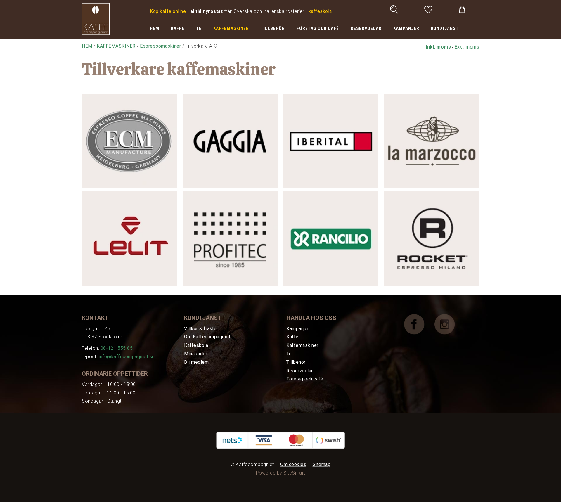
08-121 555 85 (117, 348)
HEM (154, 28)
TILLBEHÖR (273, 28)
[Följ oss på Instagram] (449, 324)
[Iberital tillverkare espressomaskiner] (330, 142)
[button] (438, 47)
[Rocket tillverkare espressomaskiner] (431, 240)
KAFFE (177, 28)
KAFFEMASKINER (231, 28)
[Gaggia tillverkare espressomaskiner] (230, 142)
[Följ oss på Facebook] (418, 324)
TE (199, 28)
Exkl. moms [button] (466, 47)
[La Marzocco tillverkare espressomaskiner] (431, 142)
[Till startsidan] (95, 18)
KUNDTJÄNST (445, 28)
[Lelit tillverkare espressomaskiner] (129, 240)
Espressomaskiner (160, 46)
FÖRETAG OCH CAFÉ (318, 28)
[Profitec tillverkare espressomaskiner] (230, 240)
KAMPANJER (406, 28)
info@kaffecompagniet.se (126, 356)
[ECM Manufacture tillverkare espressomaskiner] (129, 142)
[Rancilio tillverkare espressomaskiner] (330, 240)
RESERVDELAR (366, 28)
